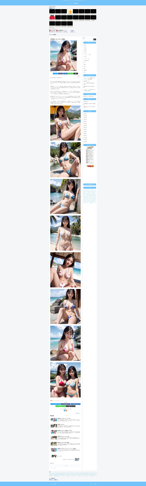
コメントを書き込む (65, 465)
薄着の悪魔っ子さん (86, 81)
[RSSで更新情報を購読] (66, 410)
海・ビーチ (59, 400)
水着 (51, 400)
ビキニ (54, 400)
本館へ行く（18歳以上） (53, 479)
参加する (92, 164)
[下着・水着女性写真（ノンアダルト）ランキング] (59, 30)
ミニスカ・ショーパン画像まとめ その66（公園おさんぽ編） (89, 90)
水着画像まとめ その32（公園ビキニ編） (89, 87)
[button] (75, 73)
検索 (84, 37)
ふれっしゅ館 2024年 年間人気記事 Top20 (88, 84)
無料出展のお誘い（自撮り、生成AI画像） (89, 104)
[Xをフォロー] (64, 410)
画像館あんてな (52, 8)
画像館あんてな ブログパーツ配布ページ (90, 107)
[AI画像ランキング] (52, 30)
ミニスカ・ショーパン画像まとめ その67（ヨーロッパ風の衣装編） (89, 78)
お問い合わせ (86, 101)
